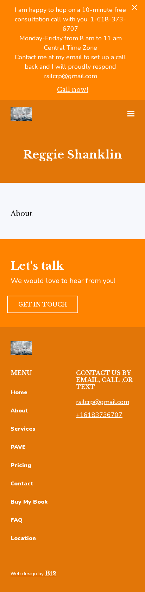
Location (23, 538)
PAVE (18, 447)
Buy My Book (29, 502)
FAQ (17, 520)
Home (19, 392)
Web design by (28, 573)
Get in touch (42, 304)
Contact (22, 483)
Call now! (72, 90)
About (19, 411)
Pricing (21, 465)
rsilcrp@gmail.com (102, 402)
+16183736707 (99, 415)
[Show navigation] (129, 114)
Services (23, 429)
